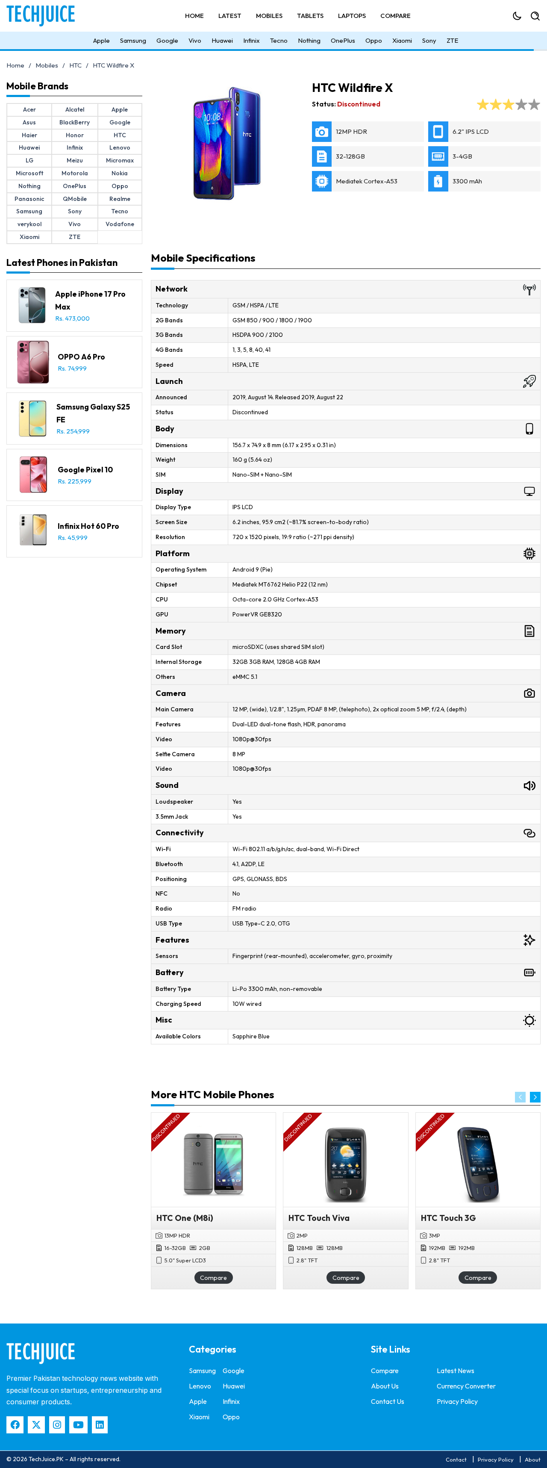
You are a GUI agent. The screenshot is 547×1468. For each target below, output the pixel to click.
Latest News (455, 1370)
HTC (75, 65)
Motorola (75, 173)
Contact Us (387, 1401)
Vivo (194, 40)
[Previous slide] (520, 1097)
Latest (229, 16)
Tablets (310, 16)
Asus (29, 122)
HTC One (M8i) (184, 1218)
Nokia (120, 173)
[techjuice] (40, 1353)
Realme (119, 199)
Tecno (279, 40)
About (533, 1459)
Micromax (120, 160)
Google (167, 40)
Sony (429, 40)
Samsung (133, 40)
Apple (101, 40)
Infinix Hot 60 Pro (88, 526)
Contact (456, 1459)
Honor (75, 135)
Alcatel (74, 109)
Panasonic (29, 199)
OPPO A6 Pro (81, 357)
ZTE (452, 40)
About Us (385, 1386)
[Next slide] (535, 1097)
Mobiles (269, 16)
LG (29, 160)
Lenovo (119, 147)
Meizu (75, 160)
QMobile (75, 199)
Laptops (352, 16)
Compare (395, 16)
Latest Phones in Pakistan (62, 262)
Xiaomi (402, 40)
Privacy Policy (457, 1401)
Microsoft (29, 173)
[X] (36, 1424)
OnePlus (343, 40)
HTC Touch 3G (448, 1218)
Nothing (309, 40)
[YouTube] (78, 1424)
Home (194, 16)
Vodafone (120, 224)
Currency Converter (466, 1386)
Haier (29, 135)
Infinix (251, 40)
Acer (29, 109)
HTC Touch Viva (319, 1218)
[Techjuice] (44, 16)
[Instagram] (57, 1424)
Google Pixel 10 (85, 470)
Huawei (222, 40)
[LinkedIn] (100, 1424)
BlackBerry (74, 122)
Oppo (373, 40)
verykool (29, 224)
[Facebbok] (15, 1424)
